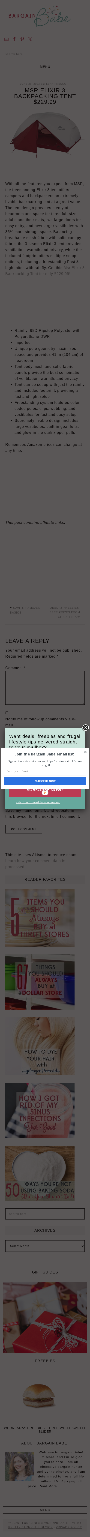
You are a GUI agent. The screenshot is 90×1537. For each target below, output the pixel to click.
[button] (44, 754)
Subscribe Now (45, 781)
